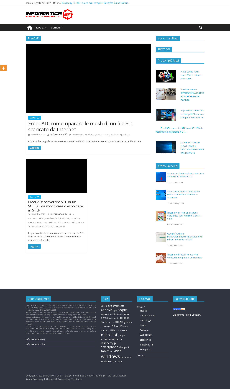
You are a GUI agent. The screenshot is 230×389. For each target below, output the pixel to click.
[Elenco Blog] (179, 309)
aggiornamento (116, 305)
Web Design (146, 334)
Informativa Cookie (35, 344)
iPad (117, 326)
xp (113, 361)
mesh (113, 134)
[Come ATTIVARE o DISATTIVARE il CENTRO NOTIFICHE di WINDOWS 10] (166, 142)
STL (129, 134)
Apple (122, 309)
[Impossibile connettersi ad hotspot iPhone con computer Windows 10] (166, 110)
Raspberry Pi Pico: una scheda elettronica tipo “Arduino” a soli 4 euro (183, 215)
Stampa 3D (34, 117)
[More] (3, 68)
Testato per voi (148, 315)
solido (73, 222)
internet (106, 326)
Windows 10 (126, 357)
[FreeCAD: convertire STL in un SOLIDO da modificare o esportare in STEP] (56, 160)
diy (103, 317)
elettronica (115, 318)
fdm (102, 322)
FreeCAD (106, 134)
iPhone (124, 326)
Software (144, 330)
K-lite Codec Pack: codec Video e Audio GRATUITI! (191, 75)
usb (111, 351)
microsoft (110, 334)
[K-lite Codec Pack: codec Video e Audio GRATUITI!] (166, 71)
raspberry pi (109, 343)
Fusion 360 (42, 222)
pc (121, 335)
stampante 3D (38, 226)
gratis (128, 321)
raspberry (116, 339)
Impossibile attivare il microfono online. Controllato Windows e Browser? (183, 194)
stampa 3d (121, 134)
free (107, 322)
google (119, 322)
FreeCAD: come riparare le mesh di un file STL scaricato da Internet (81, 126)
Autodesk (49, 218)
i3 (101, 326)
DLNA (107, 318)
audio (113, 314)
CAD (93, 134)
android (106, 310)
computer (123, 314)
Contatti (57, 27)
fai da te (124, 317)
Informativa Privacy (35, 339)
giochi (111, 322)
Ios (113, 326)
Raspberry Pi (146, 344)
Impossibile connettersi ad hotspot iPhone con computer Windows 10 (192, 114)
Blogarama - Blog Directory (187, 314)
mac (118, 330)
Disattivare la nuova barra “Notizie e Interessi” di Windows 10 (185, 175)
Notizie (143, 310)
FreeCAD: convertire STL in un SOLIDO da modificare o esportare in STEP (55, 205)
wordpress (106, 361)
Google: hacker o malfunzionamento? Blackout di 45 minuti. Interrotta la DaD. (101, 2)
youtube (118, 361)
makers (123, 330)
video (117, 351)
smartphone (109, 347)
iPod (103, 330)
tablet (105, 351)
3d (89, 134)
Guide (143, 325)
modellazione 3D (61, 222)
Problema (105, 339)
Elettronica (145, 339)
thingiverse (60, 226)
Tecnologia (145, 320)
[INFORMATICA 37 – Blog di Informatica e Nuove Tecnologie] (30, 27)
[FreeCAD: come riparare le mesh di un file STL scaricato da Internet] (88, 45)
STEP (48, 226)
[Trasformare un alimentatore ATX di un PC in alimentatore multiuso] (166, 89)
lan (107, 330)
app (115, 310)
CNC (67, 218)
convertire (75, 218)
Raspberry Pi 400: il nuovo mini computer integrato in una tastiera (184, 256)
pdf (123, 335)
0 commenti (77, 134)
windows (110, 356)
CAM (98, 134)
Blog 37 (40, 27)
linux (112, 330)
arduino (105, 314)
